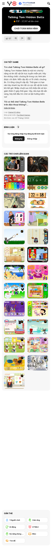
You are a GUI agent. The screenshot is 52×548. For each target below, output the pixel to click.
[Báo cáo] (22, 38)
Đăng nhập (32, 139)
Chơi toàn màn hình (26, 28)
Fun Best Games (23, 115)
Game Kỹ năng (14, 112)
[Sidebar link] (3, 3)
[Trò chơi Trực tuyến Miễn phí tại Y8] (11, 4)
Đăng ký (18, 139)
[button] (9, 108)
